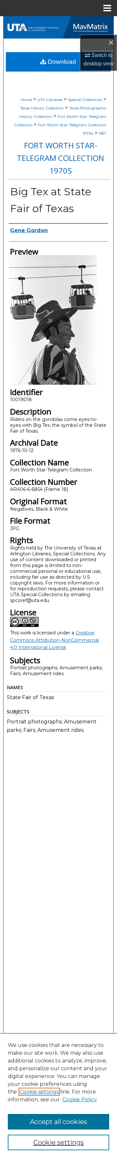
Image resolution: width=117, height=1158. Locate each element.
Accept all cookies (58, 1122)
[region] (58, 1095)
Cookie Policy (79, 1099)
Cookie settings (39, 1092)
